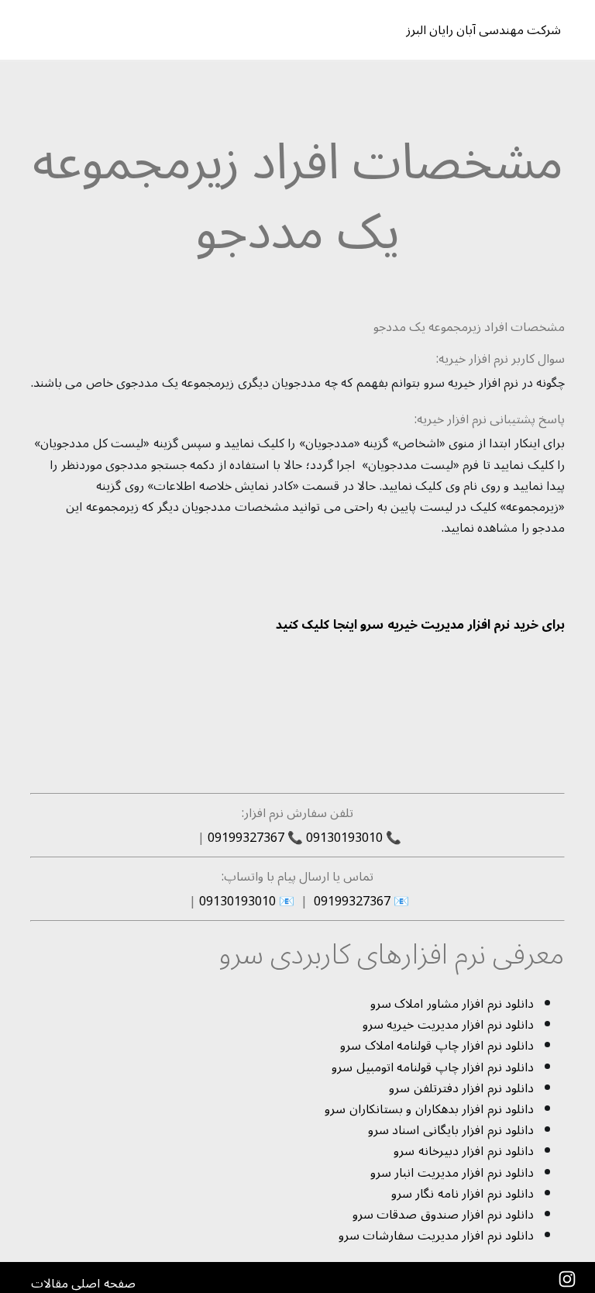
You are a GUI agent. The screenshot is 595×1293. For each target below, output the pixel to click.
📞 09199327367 (255, 838)
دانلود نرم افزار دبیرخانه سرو (464, 1151)
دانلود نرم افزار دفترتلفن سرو (461, 1088)
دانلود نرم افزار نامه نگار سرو (463, 1194)
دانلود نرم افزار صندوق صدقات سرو (444, 1215)
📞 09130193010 (353, 838)
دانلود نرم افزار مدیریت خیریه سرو (449, 1025)
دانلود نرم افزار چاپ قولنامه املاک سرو (437, 1046)
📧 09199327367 (360, 901)
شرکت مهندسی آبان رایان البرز (494, 30)
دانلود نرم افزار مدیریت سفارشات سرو (437, 1235)
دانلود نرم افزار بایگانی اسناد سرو (451, 1130)
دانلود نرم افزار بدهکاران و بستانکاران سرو (429, 1109)
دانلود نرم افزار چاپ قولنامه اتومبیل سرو (433, 1067)
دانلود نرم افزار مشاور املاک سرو (452, 1004)
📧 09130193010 (246, 901)
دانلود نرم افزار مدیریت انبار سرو (452, 1173)
